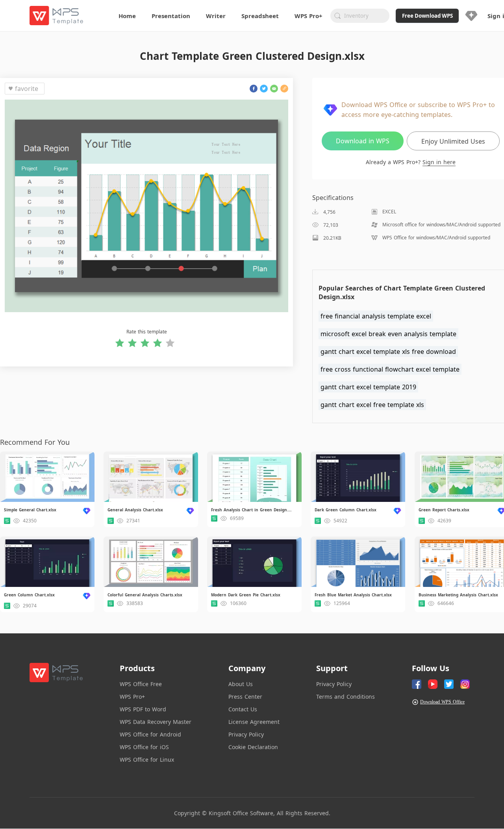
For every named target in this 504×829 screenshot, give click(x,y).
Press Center (245, 696)
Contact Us (242, 709)
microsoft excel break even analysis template (388, 333)
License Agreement (254, 721)
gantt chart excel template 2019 (368, 387)
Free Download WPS (427, 15)
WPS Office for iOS (144, 747)
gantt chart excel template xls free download (388, 351)
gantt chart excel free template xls (372, 404)
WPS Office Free (141, 684)
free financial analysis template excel (376, 316)
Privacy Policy (246, 734)
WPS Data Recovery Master (155, 721)
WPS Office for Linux (147, 759)
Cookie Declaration (253, 747)
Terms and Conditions (345, 696)
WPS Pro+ (132, 696)
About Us (240, 684)
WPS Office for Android (150, 734)
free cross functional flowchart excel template (390, 369)
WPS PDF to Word (143, 709)
